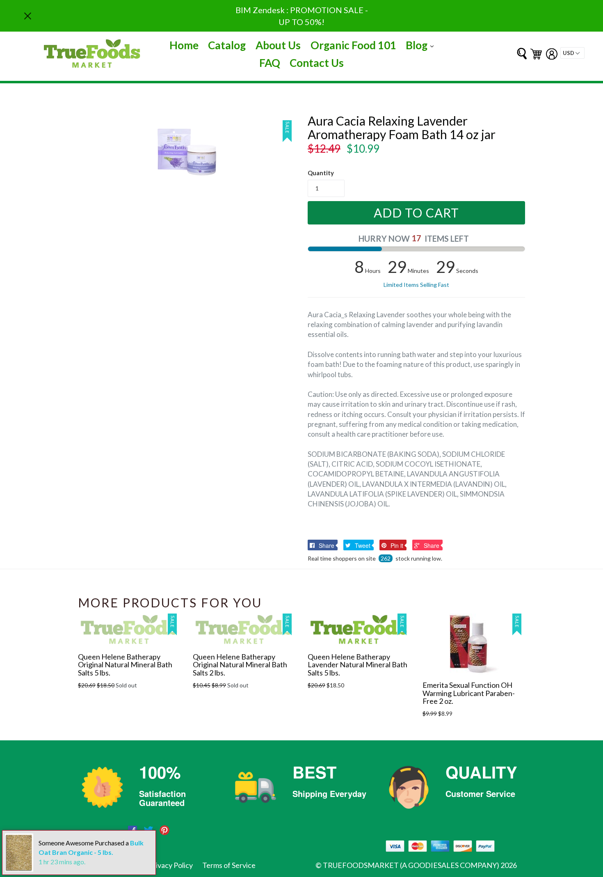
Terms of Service (229, 865)
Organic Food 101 (353, 45)
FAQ (269, 62)
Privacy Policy (170, 865)
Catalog (227, 45)
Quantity (321, 172)
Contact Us (317, 62)
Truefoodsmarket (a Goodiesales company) (411, 865)
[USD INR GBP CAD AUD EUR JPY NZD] (572, 53)
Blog (422, 45)
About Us (278, 45)
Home (184, 45)
